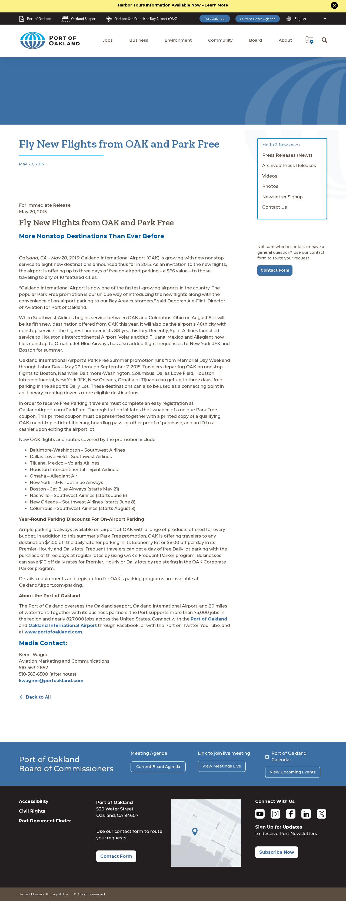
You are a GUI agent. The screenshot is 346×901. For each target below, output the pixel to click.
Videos (269, 176)
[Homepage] (50, 46)
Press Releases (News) (287, 155)
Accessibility (33, 801)
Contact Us (274, 207)
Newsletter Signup (282, 196)
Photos (270, 186)
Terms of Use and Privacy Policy (43, 894)
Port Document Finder (45, 820)
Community (220, 40)
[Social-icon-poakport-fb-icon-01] (290, 814)
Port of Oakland (209, 619)
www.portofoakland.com (53, 632)
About (285, 40)
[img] (309, 40)
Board (255, 40)
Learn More (216, 5)
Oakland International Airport (62, 625)
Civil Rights (32, 811)
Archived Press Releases (289, 165)
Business (138, 40)
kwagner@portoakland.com (51, 680)
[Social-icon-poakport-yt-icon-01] (260, 814)
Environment (178, 40)
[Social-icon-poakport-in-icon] (306, 814)
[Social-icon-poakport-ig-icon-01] (275, 814)
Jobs (108, 40)
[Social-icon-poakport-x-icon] (321, 814)
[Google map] (206, 865)
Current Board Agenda (257, 19)
